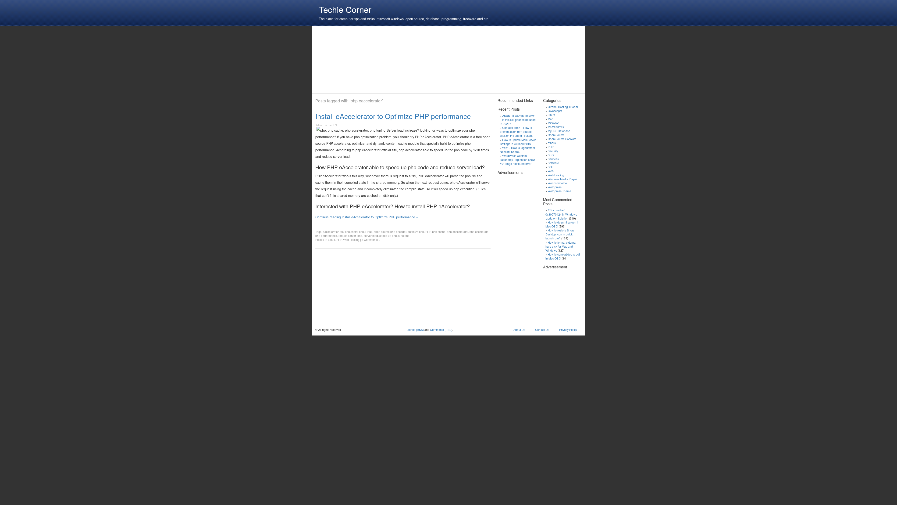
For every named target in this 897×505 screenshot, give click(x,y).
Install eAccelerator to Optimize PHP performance (393, 116)
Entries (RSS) (415, 330)
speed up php (388, 236)
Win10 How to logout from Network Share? (517, 150)
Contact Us (542, 330)
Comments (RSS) (441, 330)
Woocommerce (557, 183)
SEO (551, 155)
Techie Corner (345, 9)
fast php (345, 232)
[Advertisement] (400, 59)
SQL (550, 167)
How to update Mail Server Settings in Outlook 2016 (518, 142)
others (552, 143)
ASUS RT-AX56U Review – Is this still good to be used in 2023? (518, 120)
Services (553, 159)
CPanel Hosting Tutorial (563, 107)
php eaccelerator (457, 232)
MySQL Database (559, 131)
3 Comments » (371, 240)
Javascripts (555, 111)
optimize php (416, 232)
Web (551, 171)
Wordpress (555, 187)
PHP (428, 232)
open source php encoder (390, 232)
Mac (550, 119)
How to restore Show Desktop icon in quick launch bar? (559, 234)
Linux (368, 232)
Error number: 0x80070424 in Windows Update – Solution (561, 214)
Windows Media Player (562, 179)
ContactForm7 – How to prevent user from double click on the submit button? (517, 131)
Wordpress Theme (559, 191)
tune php (403, 236)
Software (553, 163)
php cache (438, 232)
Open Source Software (562, 139)
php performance (326, 236)
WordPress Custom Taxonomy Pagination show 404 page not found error (517, 160)
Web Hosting (351, 240)
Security (553, 151)
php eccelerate (479, 232)
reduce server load (350, 236)
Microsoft (553, 123)
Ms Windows (556, 127)
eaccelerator (330, 232)
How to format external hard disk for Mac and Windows (560, 246)
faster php (357, 232)
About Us (519, 330)
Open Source (556, 135)
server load (371, 236)
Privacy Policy (568, 330)
